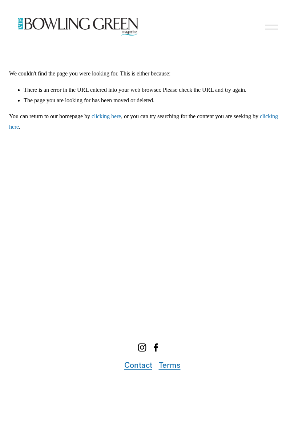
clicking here (106, 116)
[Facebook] (156, 347)
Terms (170, 364)
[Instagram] (142, 347)
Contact (138, 364)
